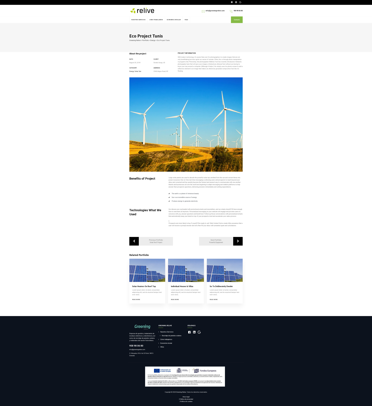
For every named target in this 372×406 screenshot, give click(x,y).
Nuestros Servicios (138, 19)
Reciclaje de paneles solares (171, 336)
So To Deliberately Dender (221, 286)
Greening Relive (181, 392)
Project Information (187, 53)
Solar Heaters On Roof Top (144, 286)
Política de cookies (186, 401)
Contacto (237, 19)
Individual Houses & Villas (182, 286)
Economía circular (174, 19)
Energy (131, 71)
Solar (136, 71)
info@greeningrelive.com (137, 349)
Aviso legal (186, 397)
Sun (140, 71)
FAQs (186, 19)
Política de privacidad (186, 399)
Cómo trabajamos (156, 19)
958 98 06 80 (136, 345)
